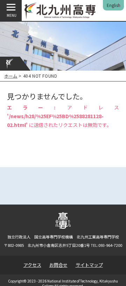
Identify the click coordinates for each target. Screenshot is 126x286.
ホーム (11, 76)
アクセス (32, 265)
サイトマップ (89, 265)
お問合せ (58, 265)
